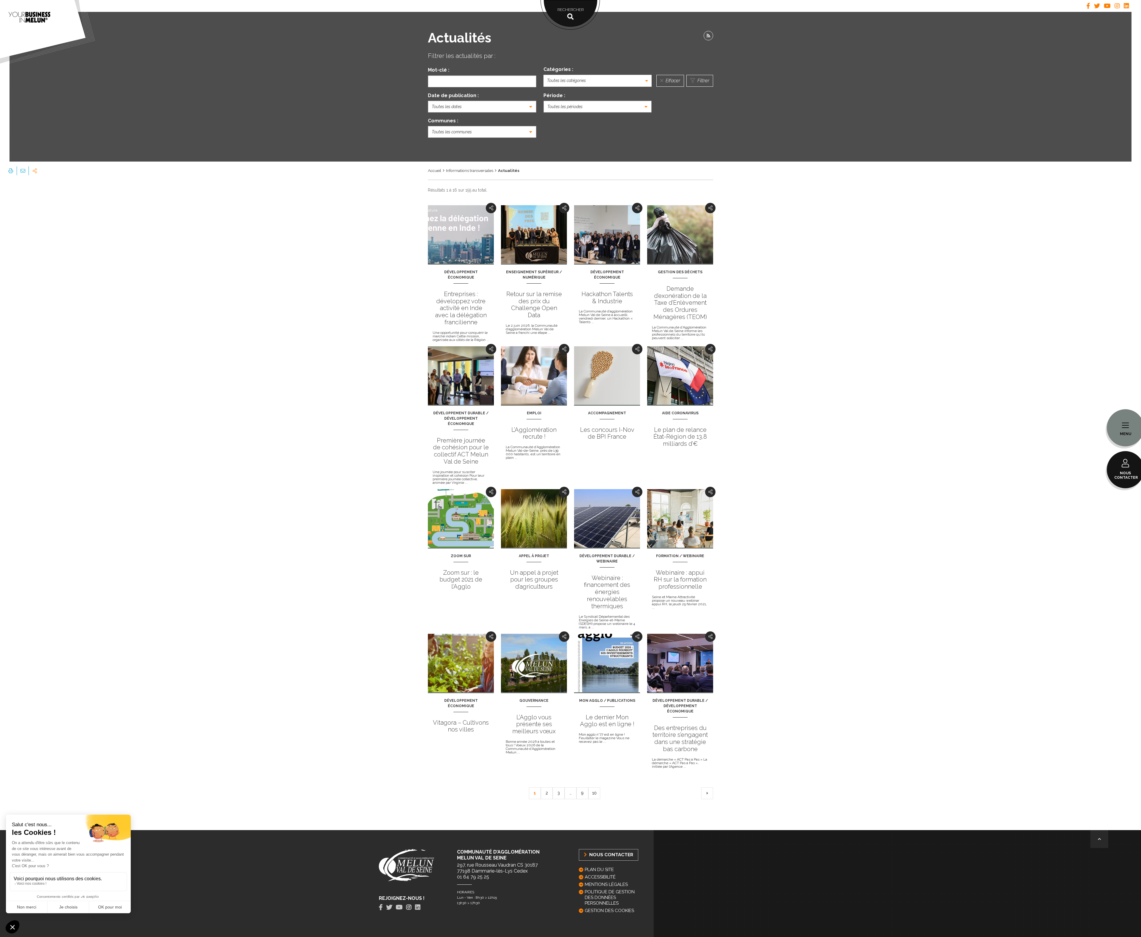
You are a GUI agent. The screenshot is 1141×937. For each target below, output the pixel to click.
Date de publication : (453, 95)
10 (594, 793)
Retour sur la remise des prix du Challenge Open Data (534, 304)
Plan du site (599, 869)
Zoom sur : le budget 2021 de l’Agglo (460, 579)
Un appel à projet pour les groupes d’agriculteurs (534, 579)
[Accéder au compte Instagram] (1117, 6)
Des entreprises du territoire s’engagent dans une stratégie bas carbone (680, 738)
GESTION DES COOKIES (609, 910)
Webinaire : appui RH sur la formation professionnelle (680, 579)
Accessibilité (600, 877)
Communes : (443, 121)
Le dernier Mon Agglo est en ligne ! (607, 721)
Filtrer (702, 80)
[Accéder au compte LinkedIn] (1126, 6)
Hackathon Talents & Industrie (607, 297)
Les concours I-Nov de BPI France (607, 433)
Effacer (672, 80)
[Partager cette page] (35, 170)
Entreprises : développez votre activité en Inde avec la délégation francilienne (461, 308)
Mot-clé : (438, 70)
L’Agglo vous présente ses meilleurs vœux (534, 724)
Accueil (434, 170)
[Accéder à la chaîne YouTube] (1107, 6)
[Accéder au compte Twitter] (1097, 6)
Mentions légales (606, 884)
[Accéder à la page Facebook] (1088, 6)
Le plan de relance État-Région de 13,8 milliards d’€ (680, 437)
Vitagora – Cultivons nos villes (461, 726)
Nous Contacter (610, 854)
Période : (554, 95)
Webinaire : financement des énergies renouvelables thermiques (607, 592)
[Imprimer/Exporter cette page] (11, 170)
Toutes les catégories (566, 80)
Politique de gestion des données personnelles (610, 897)
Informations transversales (469, 170)
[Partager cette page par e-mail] (23, 170)
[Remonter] (1099, 839)
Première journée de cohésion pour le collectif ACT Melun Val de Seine (461, 451)
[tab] (1088, 5)
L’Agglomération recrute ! (534, 433)
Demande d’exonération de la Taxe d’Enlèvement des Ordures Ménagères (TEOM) (680, 302)
